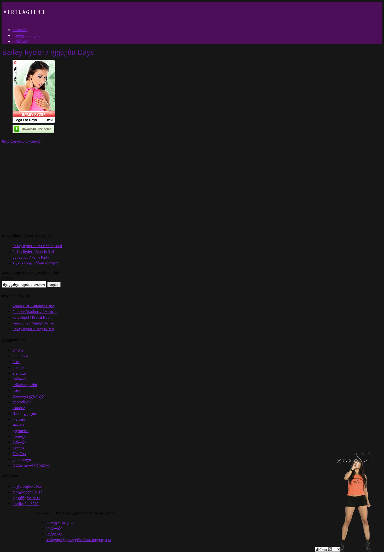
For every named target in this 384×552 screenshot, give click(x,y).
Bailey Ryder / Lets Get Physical (37, 245)
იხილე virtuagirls (59, 522)
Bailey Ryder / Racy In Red (33, 251)
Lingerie (19, 407)
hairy (16, 390)
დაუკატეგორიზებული (31, 465)
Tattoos (18, 448)
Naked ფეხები (24, 413)
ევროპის (20, 379)
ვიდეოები (54, 528)
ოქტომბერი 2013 (27, 486)
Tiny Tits (19, 453)
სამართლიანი (25, 384)
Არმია (18, 350)
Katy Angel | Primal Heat (31, 317)
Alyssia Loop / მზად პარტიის (36, 263)
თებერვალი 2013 (28, 492)
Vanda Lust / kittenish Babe (33, 306)
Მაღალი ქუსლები (29, 396)
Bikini (16, 361)
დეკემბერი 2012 (26, 498)
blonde (18, 367)
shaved (18, 425)
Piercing (19, 419)
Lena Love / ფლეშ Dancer (34, 323)
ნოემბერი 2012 (26, 503)
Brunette (19, 373)
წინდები (19, 442)
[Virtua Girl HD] (23, 20)
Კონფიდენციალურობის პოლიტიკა (78, 539)
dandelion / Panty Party (31, 257)
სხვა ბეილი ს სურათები (22, 141)
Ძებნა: (7, 278)
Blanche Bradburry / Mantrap (35, 311)
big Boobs (20, 356)
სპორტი (19, 436)
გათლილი (22, 459)
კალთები (20, 430)
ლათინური (22, 402)
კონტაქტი (54, 534)
